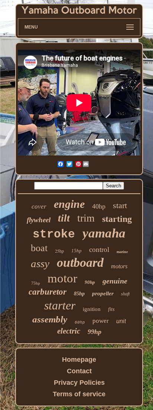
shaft (125, 293)
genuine (114, 281)
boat (39, 248)
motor (62, 278)
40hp (98, 206)
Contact (79, 371)
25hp (59, 251)
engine (69, 204)
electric (68, 331)
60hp (80, 322)
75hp (35, 283)
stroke (54, 234)
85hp (79, 293)
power (100, 320)
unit (121, 321)
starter (59, 305)
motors (119, 266)
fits (111, 309)
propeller (103, 293)
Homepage (79, 359)
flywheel (39, 220)
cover (39, 206)
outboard (80, 262)
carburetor (47, 291)
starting (117, 219)
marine (122, 252)
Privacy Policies (79, 382)
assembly (49, 319)
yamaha (104, 233)
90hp (90, 282)
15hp (76, 250)
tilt (64, 218)
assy (40, 263)
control (99, 249)
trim (86, 218)
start (120, 205)
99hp (94, 331)
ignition (92, 309)
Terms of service (79, 394)
